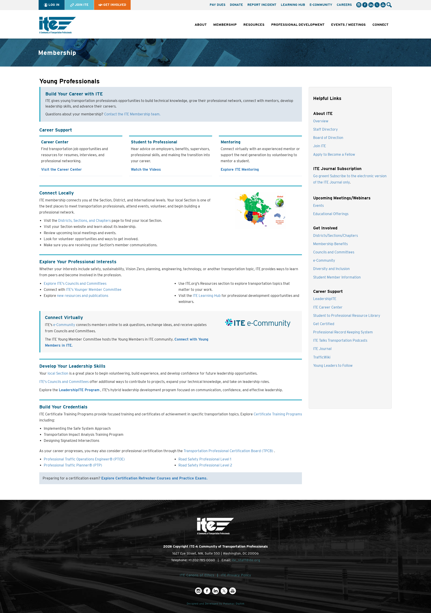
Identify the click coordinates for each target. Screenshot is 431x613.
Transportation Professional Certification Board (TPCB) (229, 451)
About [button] (201, 25)
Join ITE (81, 4)
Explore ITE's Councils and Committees (75, 283)
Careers (344, 4)
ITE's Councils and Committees (64, 382)
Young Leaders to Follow (333, 365)
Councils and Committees (333, 252)
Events (318, 205)
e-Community (321, 4)
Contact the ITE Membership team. (132, 114)
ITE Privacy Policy (236, 575)
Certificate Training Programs (278, 414)
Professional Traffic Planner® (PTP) (73, 465)
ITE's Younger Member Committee (93, 289)
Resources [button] (253, 25)
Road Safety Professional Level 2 (205, 465)
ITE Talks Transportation (333, 340)
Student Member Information (337, 277)
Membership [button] (225, 25)
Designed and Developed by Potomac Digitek (215, 603)
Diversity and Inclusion (331, 269)
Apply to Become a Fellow (334, 154)
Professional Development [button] (297, 25)
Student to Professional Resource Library (346, 315)
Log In (53, 4)
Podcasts (360, 340)
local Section (58, 373)
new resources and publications (82, 296)
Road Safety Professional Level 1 (204, 459)
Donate (236, 4)
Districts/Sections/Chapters (335, 235)
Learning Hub (293, 4)
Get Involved (114, 4)
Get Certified (323, 324)
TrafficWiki (321, 357)
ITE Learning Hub (207, 296)
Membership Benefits (330, 244)
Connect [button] (380, 25)
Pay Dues (217, 4)
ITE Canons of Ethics (197, 575)
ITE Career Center (328, 307)
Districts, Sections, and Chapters (85, 220)
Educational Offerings (330, 214)
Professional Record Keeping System (343, 332)
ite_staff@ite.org (246, 560)
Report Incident (261, 4)
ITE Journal (322, 349)
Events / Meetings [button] (348, 25)
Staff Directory (325, 129)
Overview (320, 121)
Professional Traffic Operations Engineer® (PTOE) (84, 459)
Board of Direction (328, 138)
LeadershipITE (324, 299)
